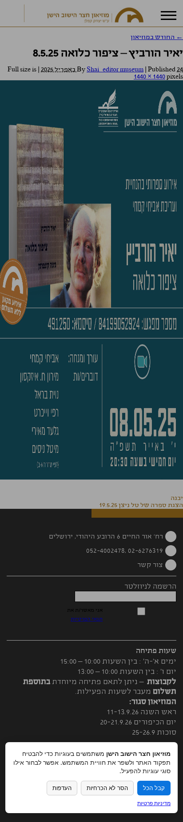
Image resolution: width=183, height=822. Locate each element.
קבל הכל (154, 788)
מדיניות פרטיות (154, 803)
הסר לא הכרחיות (107, 788)
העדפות (62, 788)
